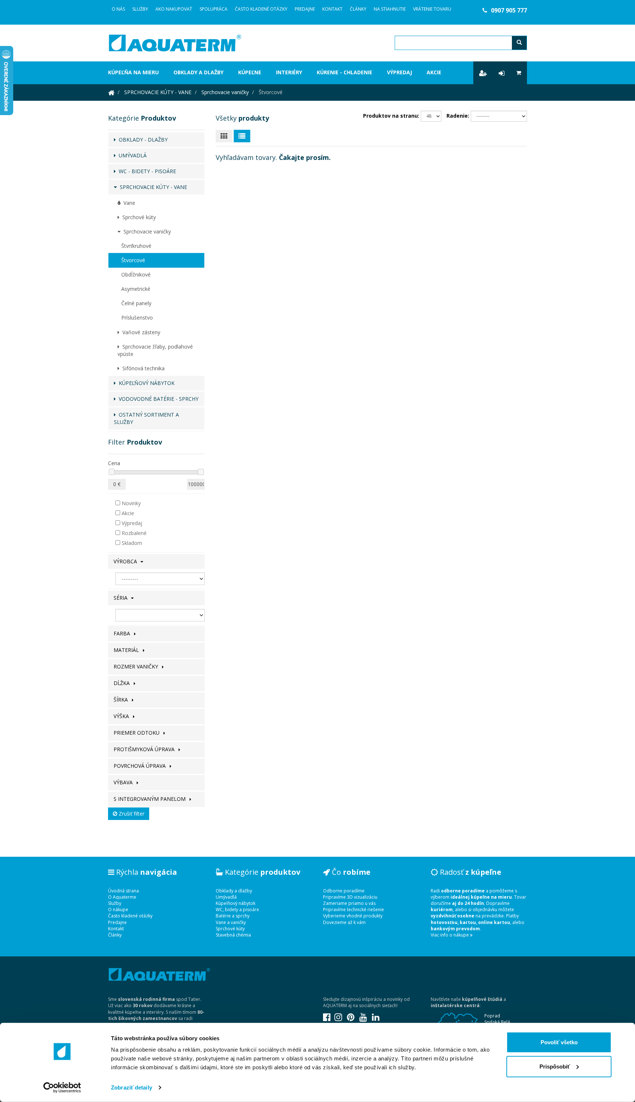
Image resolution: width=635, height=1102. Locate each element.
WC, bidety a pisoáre (237, 909)
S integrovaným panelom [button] (150, 798)
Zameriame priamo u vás (349, 903)
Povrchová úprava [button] (140, 765)
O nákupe (118, 909)
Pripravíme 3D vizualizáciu (350, 897)
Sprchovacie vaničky (225, 92)
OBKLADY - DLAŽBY (142, 139)
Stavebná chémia (233, 935)
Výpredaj (399, 72)
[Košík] (518, 72)
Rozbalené (133, 532)
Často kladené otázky (261, 9)
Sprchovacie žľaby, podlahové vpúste (155, 350)
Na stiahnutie (390, 9)
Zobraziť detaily (131, 1087)
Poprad (492, 1016)
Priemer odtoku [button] (137, 732)
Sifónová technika (142, 368)
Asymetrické (135, 288)
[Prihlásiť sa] (501, 72)
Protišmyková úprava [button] (145, 749)
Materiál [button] (127, 649)
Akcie (434, 72)
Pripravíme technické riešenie (353, 909)
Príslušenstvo (137, 317)
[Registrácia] (483, 72)
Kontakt (332, 9)
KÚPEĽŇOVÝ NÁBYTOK (145, 382)
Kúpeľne (249, 72)
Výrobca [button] (126, 561)
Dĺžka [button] (122, 683)
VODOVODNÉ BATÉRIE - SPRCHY (157, 398)
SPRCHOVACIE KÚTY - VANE (157, 92)
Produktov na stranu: (391, 115)
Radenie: (457, 115)
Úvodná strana (123, 891)
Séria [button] (121, 597)
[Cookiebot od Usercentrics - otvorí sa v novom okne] (62, 1087)
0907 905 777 (509, 10)
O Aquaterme (122, 897)
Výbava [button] (124, 782)
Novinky (130, 503)
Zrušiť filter (130, 813)
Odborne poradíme (344, 891)
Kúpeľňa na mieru (133, 72)
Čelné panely (136, 303)
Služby (140, 9)
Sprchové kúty (137, 217)
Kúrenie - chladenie (344, 72)
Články (358, 9)
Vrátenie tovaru (432, 9)
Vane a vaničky (231, 922)
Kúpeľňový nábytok (235, 903)
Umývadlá (226, 897)
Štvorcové (133, 260)
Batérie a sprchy (233, 916)
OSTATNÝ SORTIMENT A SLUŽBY (146, 418)
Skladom (131, 542)
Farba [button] (123, 633)
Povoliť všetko (559, 1042)
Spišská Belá (497, 1022)
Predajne (305, 9)
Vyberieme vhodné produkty (353, 916)
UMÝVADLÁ (131, 155)
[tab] (156, 561)
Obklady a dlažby (198, 72)
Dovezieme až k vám (344, 922)
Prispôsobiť (554, 1066)
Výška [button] (122, 716)
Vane (128, 202)
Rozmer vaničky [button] (136, 666)
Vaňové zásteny (139, 332)
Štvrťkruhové (136, 245)
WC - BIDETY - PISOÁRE (146, 171)
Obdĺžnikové (136, 274)
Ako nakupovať (173, 9)
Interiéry (289, 72)
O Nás (118, 9)
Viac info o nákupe (450, 935)
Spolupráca (213, 9)
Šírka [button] (121, 699)
